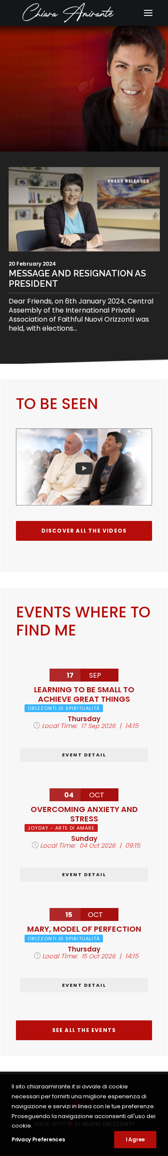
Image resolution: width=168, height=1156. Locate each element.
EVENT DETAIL (84, 754)
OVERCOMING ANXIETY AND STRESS (84, 814)
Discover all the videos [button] (84, 530)
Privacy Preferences (38, 1139)
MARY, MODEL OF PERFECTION (84, 929)
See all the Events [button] (84, 1030)
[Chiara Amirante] (84, 13)
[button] (148, 13)
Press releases (128, 180)
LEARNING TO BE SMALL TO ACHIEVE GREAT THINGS (84, 694)
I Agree (135, 1139)
